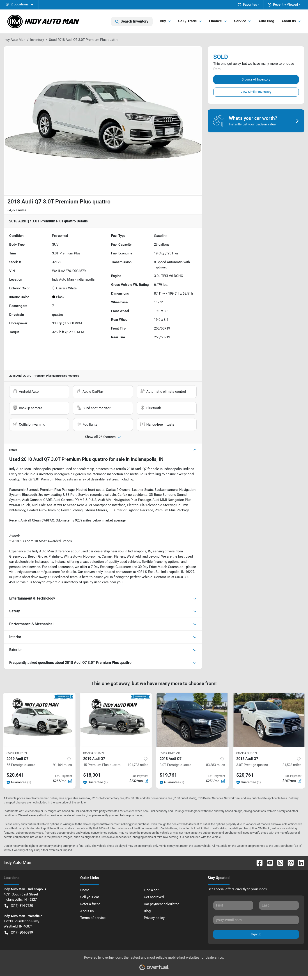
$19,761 (168, 775)
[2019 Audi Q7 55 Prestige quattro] (39, 720)
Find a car (151, 890)
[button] (21, 4)
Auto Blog (266, 21)
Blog (147, 911)
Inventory (37, 40)
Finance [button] (215, 21)
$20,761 (245, 775)
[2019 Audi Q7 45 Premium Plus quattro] (116, 720)
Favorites (250, 4)
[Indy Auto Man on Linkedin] (299, 862)
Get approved (154, 897)
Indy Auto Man (14, 40)
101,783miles (138, 765)
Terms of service (93, 918)
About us (87, 911)
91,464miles (62, 765)
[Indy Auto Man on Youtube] (268, 862)
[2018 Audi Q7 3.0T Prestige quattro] (192, 720)
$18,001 (92, 775)
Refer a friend (90, 904)
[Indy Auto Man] (43, 21)
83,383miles (215, 765)
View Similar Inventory (256, 92)
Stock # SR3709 (246, 753)
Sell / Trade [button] (187, 21)
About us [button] (288, 21)
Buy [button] (163, 21)
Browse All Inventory (256, 79)
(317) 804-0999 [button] (22, 932)
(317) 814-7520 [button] (22, 906)
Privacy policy (154, 918)
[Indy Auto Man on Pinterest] (289, 862)
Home (85, 890)
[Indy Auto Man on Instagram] (278, 862)
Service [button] (240, 21)
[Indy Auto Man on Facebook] (258, 862)
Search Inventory (134, 21)
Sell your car (89, 897)
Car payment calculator (161, 904)
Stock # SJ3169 (17, 753)
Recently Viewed (285, 4)
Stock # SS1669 (93, 753)
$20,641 (15, 775)
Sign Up (256, 934)
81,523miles (292, 765)
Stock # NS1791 (170, 753)
